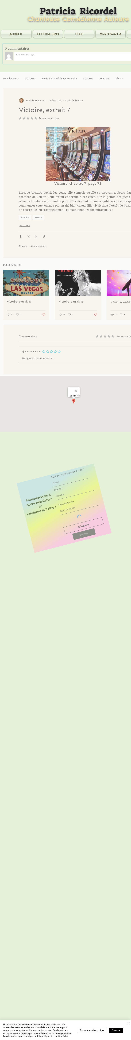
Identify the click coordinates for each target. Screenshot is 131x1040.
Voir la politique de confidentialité (51, 1036)
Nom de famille (69, 538)
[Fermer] (128, 1023)
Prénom (64, 523)
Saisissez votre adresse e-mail (76, 509)
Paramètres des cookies (92, 1030)
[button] (78, 573)
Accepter (116, 1030)
